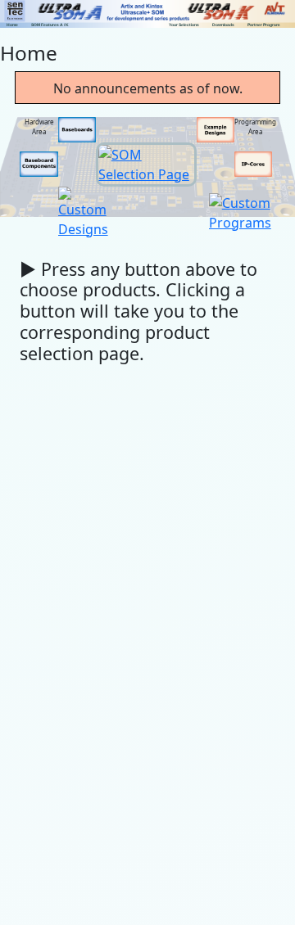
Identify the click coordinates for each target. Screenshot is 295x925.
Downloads (223, 24)
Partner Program (263, 24)
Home (12, 24)
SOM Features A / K (50, 24)
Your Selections (184, 24)
